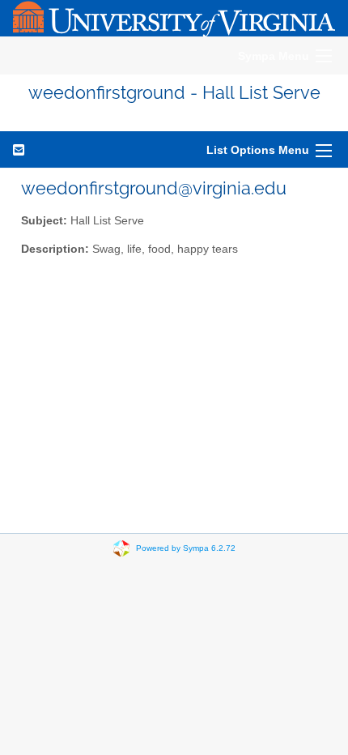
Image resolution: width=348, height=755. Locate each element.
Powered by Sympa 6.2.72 (186, 548)
